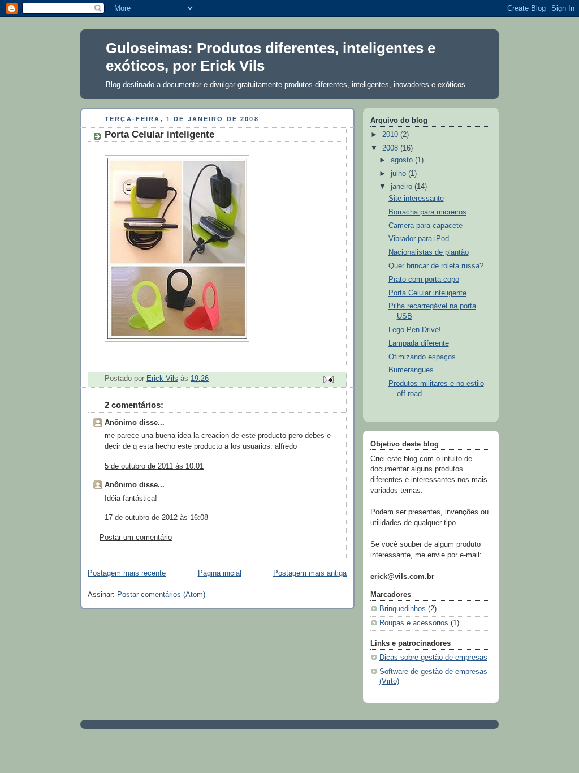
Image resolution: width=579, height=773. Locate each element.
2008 (391, 148)
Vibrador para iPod (418, 239)
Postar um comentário (136, 538)
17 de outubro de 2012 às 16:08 (156, 518)
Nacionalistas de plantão (428, 252)
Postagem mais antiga (310, 573)
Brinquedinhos (402, 609)
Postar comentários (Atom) (161, 595)
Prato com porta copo (423, 280)
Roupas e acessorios (413, 623)
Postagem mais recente (127, 573)
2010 (391, 135)
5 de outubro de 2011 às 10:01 (154, 466)
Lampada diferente (418, 343)
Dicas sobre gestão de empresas (433, 658)
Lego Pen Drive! (414, 330)
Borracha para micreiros (427, 212)
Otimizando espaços (422, 357)
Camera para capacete (425, 226)
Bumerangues (411, 370)
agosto (403, 160)
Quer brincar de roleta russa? (435, 266)
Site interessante (416, 199)
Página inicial (219, 573)
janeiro (402, 187)
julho (399, 174)
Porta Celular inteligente (427, 293)
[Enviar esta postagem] (328, 379)
